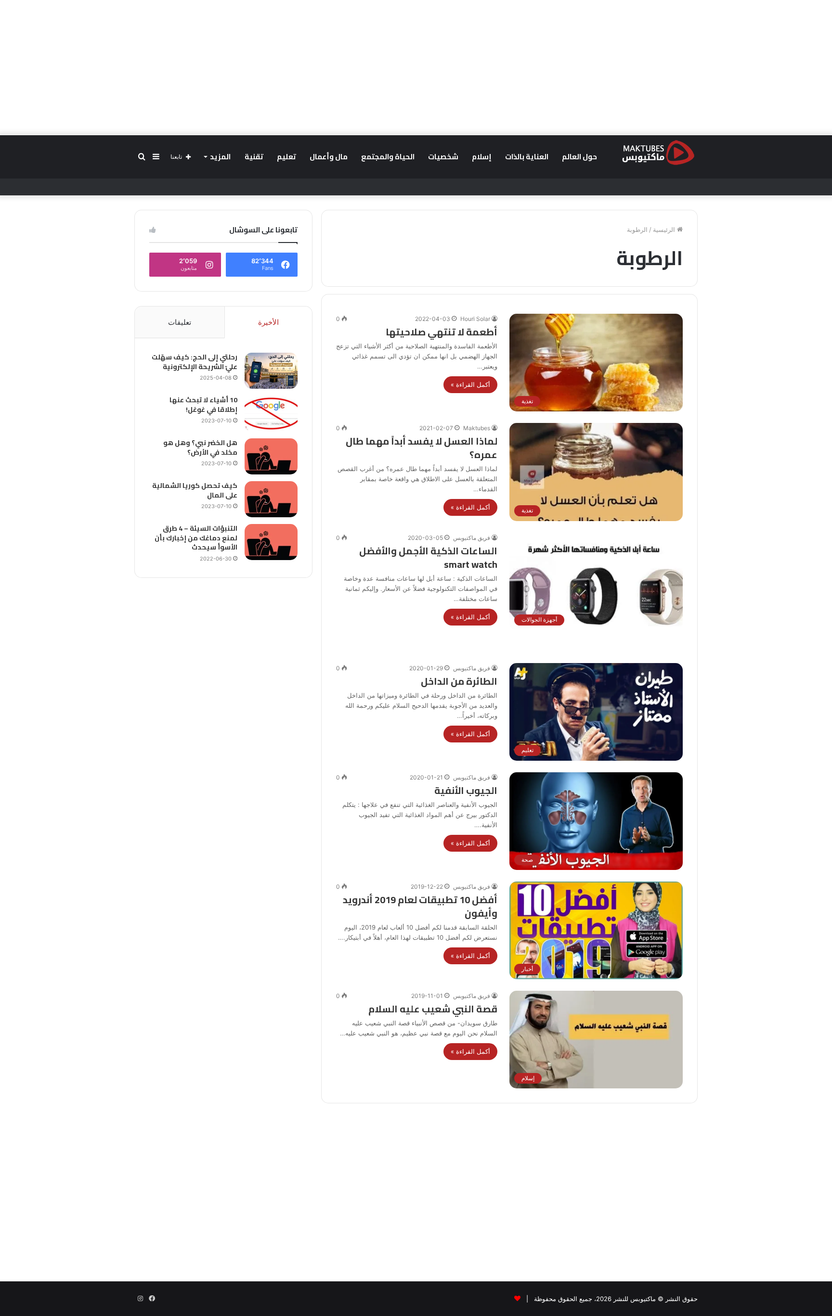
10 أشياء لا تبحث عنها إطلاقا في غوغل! (203, 405)
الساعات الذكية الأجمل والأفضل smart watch (428, 557)
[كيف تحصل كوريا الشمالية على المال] (271, 499)
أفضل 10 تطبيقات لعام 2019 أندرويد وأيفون (420, 906)
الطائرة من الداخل (458, 681)
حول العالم (579, 157)
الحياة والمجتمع (388, 157)
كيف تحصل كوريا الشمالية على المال (194, 490)
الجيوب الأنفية (465, 790)
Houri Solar (475, 318)
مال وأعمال (329, 157)
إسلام (482, 157)
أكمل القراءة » (470, 384)
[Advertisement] (416, 67)
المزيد (220, 157)
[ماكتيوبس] (658, 152)
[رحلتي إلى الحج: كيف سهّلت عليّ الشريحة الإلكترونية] (271, 371)
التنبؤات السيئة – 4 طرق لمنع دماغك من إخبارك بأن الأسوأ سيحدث (196, 537)
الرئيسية (665, 229)
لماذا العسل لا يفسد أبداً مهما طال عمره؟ (421, 447)
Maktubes (476, 428)
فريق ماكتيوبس (471, 537)
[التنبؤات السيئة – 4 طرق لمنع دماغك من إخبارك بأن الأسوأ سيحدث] (271, 542)
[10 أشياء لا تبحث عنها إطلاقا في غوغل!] (271, 414)
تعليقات (179, 322)
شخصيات (443, 157)
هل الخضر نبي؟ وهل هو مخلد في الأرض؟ (200, 447)
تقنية (254, 157)
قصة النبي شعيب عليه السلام (432, 1009)
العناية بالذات (526, 157)
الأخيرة (268, 322)
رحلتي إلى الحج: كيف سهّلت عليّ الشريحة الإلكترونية (194, 362)
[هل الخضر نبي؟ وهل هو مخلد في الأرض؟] (271, 456)
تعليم (286, 157)
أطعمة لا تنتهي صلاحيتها (441, 332)
